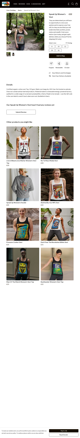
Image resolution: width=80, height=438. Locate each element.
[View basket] (76, 4)
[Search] (73, 4)
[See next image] (41, 32)
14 (52, 50)
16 (58, 50)
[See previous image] (9, 32)
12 (65, 46)
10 (58, 46)
